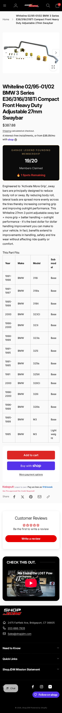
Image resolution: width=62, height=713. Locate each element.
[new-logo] (12, 614)
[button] (4, 5)
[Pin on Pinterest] (31, 497)
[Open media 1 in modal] (31, 52)
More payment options (31, 474)
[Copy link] (48, 497)
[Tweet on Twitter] (22, 497)
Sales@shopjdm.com (19, 633)
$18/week (48, 486)
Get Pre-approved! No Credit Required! (18, 491)
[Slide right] (55, 52)
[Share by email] (39, 497)
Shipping (7, 131)
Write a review (31, 538)
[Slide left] (6, 52)
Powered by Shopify (39, 708)
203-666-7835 (16, 628)
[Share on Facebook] (14, 497)
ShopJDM (26, 708)
